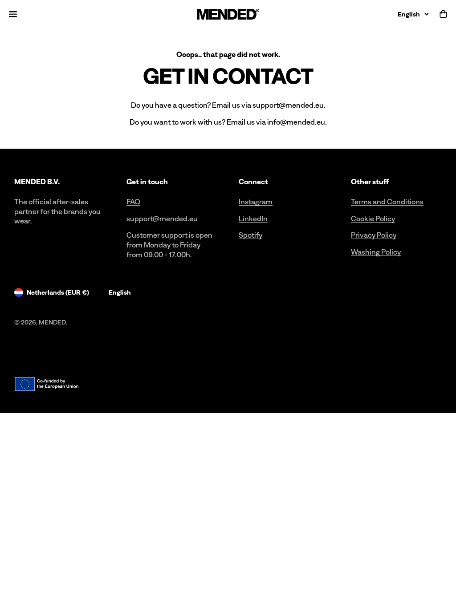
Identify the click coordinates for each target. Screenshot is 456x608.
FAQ (133, 202)
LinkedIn (253, 219)
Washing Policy (376, 252)
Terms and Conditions (387, 202)
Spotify (250, 235)
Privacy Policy (373, 235)
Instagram (256, 202)
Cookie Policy (373, 219)
